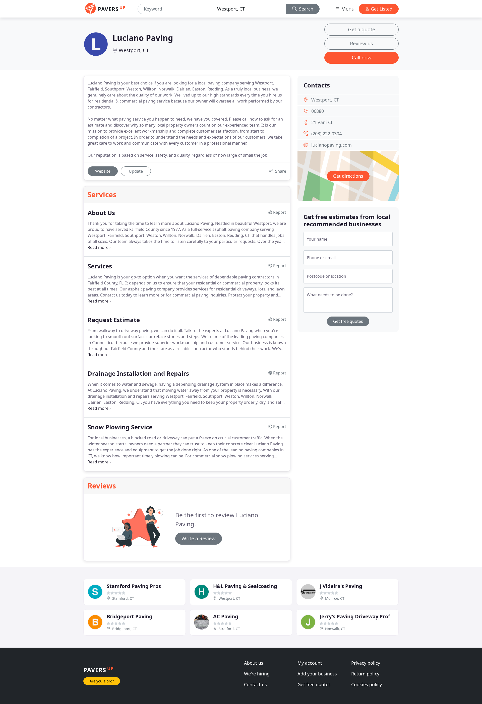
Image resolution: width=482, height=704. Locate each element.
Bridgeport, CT (124, 628)
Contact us (255, 684)
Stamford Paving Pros (134, 586)
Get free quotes (348, 321)
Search (305, 9)
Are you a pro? (102, 681)
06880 (317, 111)
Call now (362, 57)
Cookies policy (366, 684)
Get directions (348, 176)
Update (136, 171)
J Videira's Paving (341, 586)
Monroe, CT (334, 598)
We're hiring (257, 674)
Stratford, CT (229, 628)
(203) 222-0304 (326, 134)
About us (253, 663)
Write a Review (199, 538)
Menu (347, 8)
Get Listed (381, 9)
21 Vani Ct (322, 122)
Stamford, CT (123, 598)
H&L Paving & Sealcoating (245, 586)
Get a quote (361, 29)
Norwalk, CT (335, 628)
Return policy (365, 674)
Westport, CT (134, 50)
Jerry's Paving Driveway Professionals (366, 616)
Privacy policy (365, 663)
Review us (361, 43)
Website (102, 171)
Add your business (317, 674)
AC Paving (225, 616)
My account (309, 663)
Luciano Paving (142, 37)
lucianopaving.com (331, 145)
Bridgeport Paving (129, 616)
